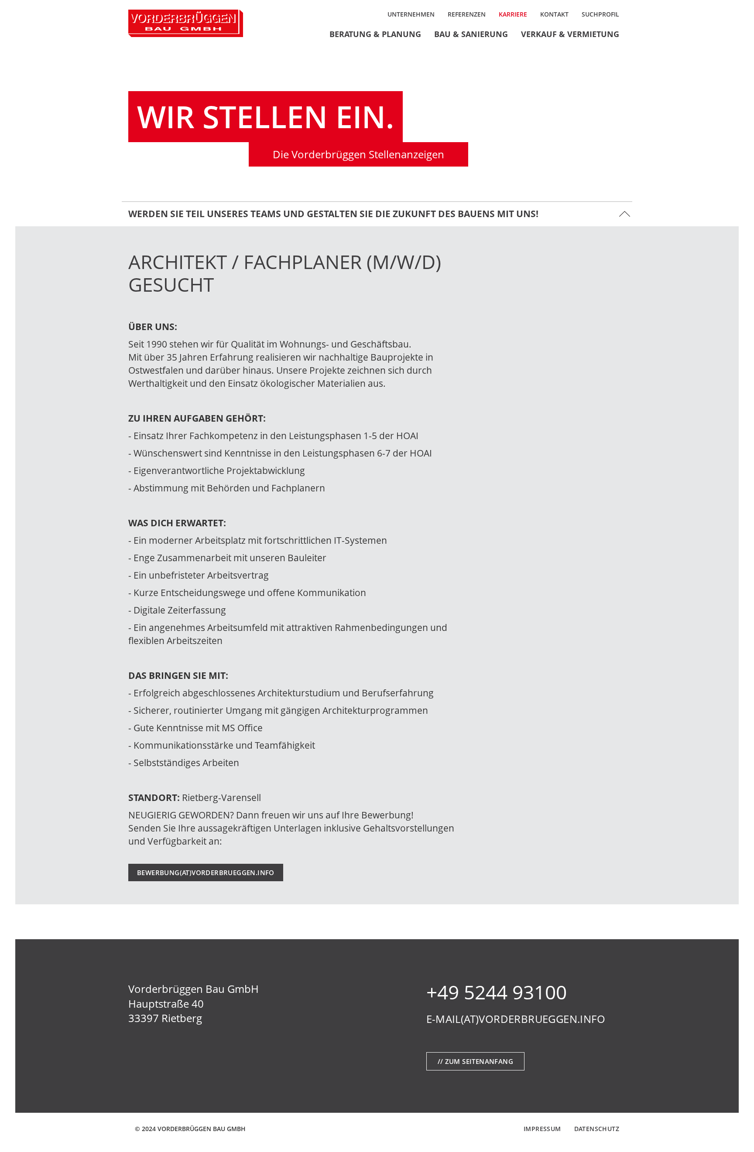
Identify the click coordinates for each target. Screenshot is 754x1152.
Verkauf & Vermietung (570, 34)
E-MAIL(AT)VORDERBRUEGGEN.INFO (516, 1019)
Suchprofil (600, 14)
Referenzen (467, 14)
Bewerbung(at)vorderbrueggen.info (205, 872)
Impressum (542, 1129)
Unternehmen (411, 14)
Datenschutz (596, 1129)
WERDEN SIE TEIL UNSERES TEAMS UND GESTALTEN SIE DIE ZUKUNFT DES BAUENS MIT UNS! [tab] (333, 214)
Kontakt (554, 14)
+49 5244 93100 (496, 992)
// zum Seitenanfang (476, 1061)
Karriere (513, 14)
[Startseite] (185, 23)
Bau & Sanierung (471, 34)
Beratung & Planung (375, 34)
